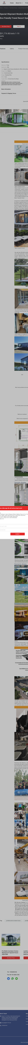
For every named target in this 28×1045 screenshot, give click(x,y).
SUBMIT (17, 534)
